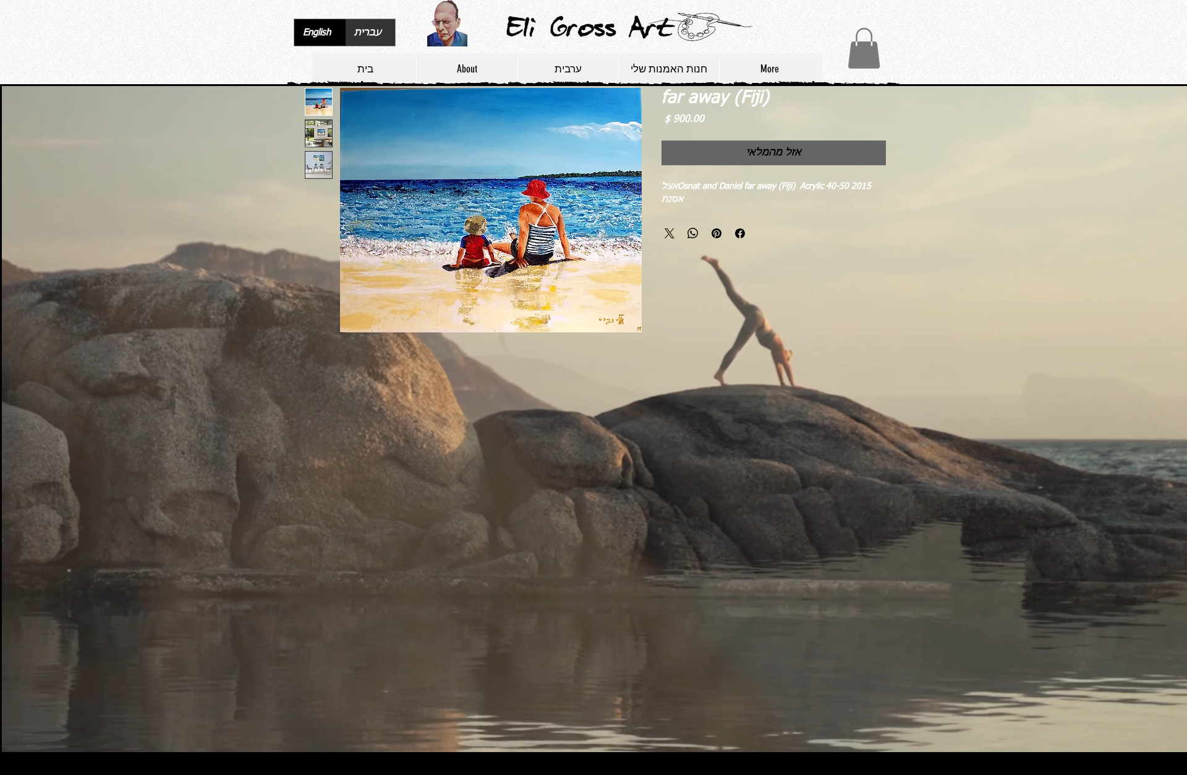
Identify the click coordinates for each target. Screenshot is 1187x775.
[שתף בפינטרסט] (716, 233)
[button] (864, 48)
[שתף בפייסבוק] (740, 233)
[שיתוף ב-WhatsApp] (693, 233)
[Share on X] (669, 233)
